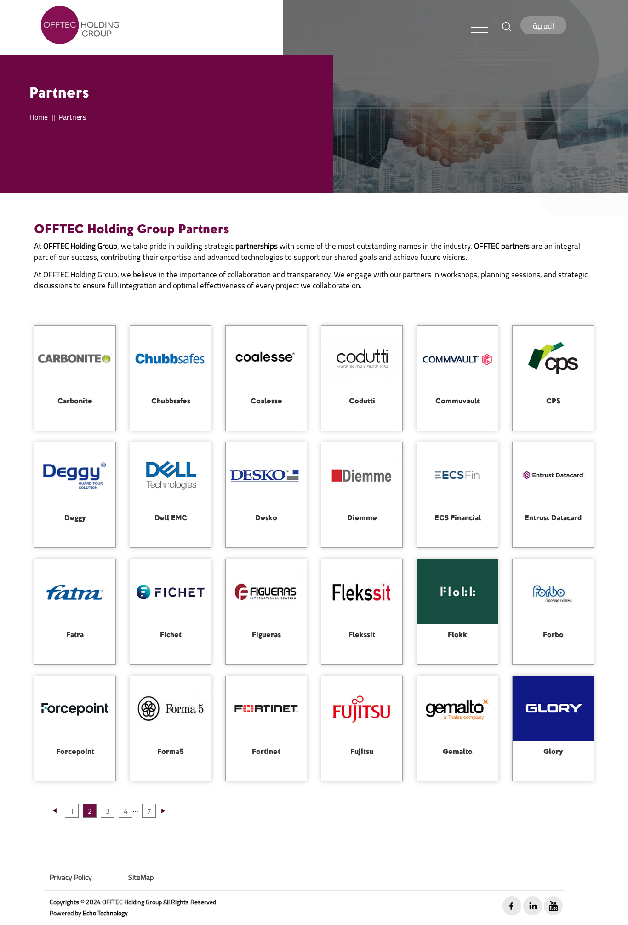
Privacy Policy (71, 877)
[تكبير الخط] (506, 26)
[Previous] (54, 815)
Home (38, 116)
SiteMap (141, 877)
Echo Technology (105, 913)
